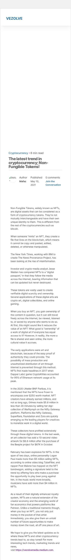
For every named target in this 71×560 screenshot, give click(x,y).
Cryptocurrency (18, 153)
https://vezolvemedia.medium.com (34, 550)
